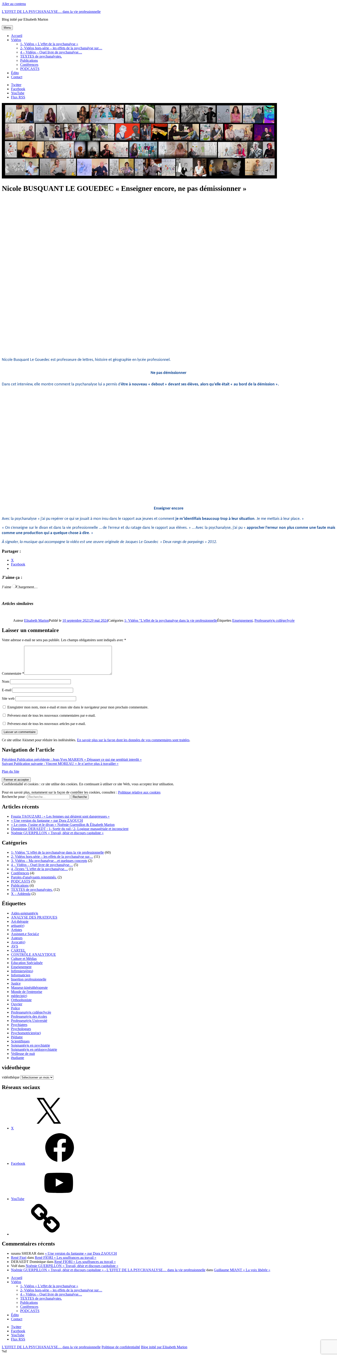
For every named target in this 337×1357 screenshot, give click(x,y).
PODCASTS (29, 69)
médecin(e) (19, 996)
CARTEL (18, 950)
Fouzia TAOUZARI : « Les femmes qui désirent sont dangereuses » (60, 816)
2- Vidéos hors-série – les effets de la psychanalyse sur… (61, 48)
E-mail (6, 690)
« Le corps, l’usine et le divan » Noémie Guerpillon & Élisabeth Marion (63, 825)
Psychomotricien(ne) (26, 1033)
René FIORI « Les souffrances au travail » (65, 1257)
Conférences (29, 65)
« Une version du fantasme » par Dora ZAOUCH (47, 820)
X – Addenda (20, 894)
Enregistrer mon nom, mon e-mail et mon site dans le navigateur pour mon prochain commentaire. (77, 707)
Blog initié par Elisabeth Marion (164, 1347)
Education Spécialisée (27, 963)
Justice (16, 983)
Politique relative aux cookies (139, 792)
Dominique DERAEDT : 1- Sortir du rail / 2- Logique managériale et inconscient (69, 829)
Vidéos (16, 40)
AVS (14, 946)
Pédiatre (17, 1037)
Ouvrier (16, 1004)
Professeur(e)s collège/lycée (274, 620)
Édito (15, 73)
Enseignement (242, 620)
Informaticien (20, 975)
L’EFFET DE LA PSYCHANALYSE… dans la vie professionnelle (51, 12)
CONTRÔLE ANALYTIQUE (33, 954)
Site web (8, 698)
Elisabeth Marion (36, 620)
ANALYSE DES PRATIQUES (34, 917)
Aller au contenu (14, 4)
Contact (16, 77)
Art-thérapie (19, 921)
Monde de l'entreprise (26, 992)
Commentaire (13, 673)
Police (15, 1008)
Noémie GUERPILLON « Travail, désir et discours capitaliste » (57, 833)
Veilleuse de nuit (23, 1054)
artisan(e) (17, 926)
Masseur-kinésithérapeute (29, 987)
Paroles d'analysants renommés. (34, 877)
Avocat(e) (18, 942)
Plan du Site (10, 771)
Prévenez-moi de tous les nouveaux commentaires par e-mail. (51, 715)
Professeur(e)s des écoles (29, 1016)
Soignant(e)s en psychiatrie (30, 1045)
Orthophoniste (21, 1000)
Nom (5, 681)
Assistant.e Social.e (25, 934)
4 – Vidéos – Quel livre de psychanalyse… (51, 52)
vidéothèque (10, 1077)
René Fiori (18, 1257)
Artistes (16, 930)
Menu (7, 27)
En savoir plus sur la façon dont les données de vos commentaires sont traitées (133, 740)
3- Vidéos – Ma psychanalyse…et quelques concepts (49, 861)
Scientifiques (20, 1041)
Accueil (16, 36)
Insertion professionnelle (28, 979)
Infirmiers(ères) (22, 971)
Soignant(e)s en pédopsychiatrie (34, 1049)
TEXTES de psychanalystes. (41, 56)
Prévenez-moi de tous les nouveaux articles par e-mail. (46, 724)
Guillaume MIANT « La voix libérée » (242, 1270)
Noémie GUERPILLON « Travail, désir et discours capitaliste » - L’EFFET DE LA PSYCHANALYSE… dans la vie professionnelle (108, 1270)
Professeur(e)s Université (29, 1021)
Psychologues (21, 1029)
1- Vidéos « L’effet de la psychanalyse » (49, 44)
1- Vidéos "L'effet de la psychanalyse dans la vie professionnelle (170, 620)
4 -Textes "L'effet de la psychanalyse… (39, 869)
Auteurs (16, 938)
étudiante (17, 1058)
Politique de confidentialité (121, 1347)
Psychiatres (19, 1025)
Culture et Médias (24, 959)
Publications (29, 60)
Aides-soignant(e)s (24, 913)
